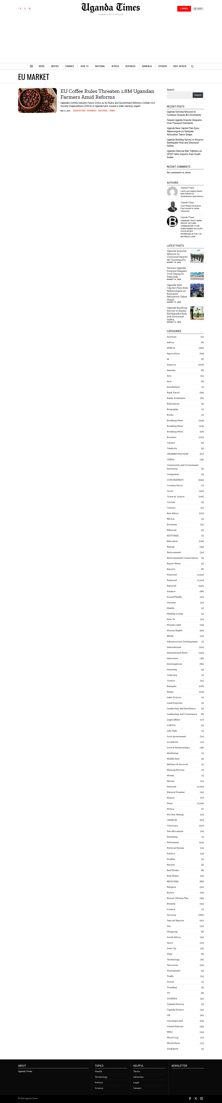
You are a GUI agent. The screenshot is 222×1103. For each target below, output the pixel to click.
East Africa (173, 513)
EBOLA (170, 518)
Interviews (172, 658)
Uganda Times (187, 187)
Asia (169, 381)
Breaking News (175, 420)
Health (170, 608)
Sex (169, 926)
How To (171, 619)
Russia (170, 892)
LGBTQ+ (171, 725)
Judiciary (172, 675)
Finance (171, 591)
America (171, 364)
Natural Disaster (176, 792)
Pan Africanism (175, 831)
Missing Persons (175, 769)
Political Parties (175, 847)
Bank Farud (173, 392)
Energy (170, 546)
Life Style (172, 730)
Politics (171, 853)
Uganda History (175, 1004)
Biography (172, 409)
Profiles (171, 859)
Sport (170, 942)
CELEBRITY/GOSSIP (177, 453)
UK (168, 1015)
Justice (171, 680)
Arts (169, 375)
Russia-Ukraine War (177, 898)
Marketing (172, 753)
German (171, 602)
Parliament (173, 842)
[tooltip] (20, 9)
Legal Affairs (173, 719)
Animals (171, 370)
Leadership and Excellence (181, 708)
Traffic (170, 976)
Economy (172, 524)
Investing (172, 669)
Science (171, 909)
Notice (170, 808)
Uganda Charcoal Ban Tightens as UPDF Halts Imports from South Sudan (184, 154)
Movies (171, 781)
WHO (170, 1031)
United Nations (175, 1026)
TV (168, 992)
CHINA (170, 459)
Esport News (174, 563)
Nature (171, 797)
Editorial (171, 530)
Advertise (138, 1076)
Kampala (171, 686)
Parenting (172, 836)
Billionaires (173, 403)
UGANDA (172, 998)
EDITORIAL (173, 535)
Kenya (170, 691)
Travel (170, 981)
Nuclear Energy (175, 814)
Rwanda (171, 903)
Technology (173, 959)
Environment (174, 552)
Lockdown (172, 741)
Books (170, 414)
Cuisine (171, 502)
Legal (136, 1082)
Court (170, 490)
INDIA (170, 635)
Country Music (175, 485)
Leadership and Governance (182, 714)
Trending (172, 987)
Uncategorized (175, 1020)
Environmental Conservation (182, 557)
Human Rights (174, 630)
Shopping (172, 931)
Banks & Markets (176, 398)
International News (177, 652)
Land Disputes (174, 702)
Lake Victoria (174, 697)
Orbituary (172, 825)
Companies (173, 474)
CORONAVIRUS (175, 479)
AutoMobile (173, 386)
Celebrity (172, 448)
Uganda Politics (175, 1009)
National (103, 110)
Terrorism (172, 965)
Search (170, 89)
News (112, 110)
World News (173, 1043)
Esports (171, 569)
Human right (174, 624)
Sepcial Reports (175, 920)
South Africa (173, 937)
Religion (171, 886)
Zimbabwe (172, 1048)
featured (171, 585)
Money (170, 775)
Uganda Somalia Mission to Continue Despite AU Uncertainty (184, 113)
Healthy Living (175, 613)
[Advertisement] (111, 40)
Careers (171, 442)
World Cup (173, 1037)
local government (176, 736)
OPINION (172, 820)
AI (168, 359)
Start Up (171, 948)
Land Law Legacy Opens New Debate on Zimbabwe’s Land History (192, 193)
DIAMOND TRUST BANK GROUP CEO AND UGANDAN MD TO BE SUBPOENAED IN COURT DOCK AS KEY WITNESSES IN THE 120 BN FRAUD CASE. (192, 228)
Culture (171, 507)
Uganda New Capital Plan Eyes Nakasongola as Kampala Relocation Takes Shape (183, 131)
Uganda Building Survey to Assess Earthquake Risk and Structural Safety (185, 142)
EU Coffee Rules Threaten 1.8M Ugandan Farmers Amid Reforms (107, 94)
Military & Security (177, 764)
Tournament (173, 970)
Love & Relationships (178, 747)
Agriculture (79, 110)
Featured (172, 574)
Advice (170, 342)
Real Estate (173, 870)
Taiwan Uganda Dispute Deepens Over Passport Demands (184, 122)
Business (92, 110)
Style (169, 953)
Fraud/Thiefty (174, 596)
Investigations (174, 663)
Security (171, 914)
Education (172, 541)
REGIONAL (173, 881)
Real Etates (173, 875)
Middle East (173, 758)
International (174, 647)
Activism (171, 336)
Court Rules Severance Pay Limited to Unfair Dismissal (191, 208)
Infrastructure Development (182, 641)
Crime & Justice (175, 496)
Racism (171, 864)
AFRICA (171, 347)
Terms (136, 1071)
